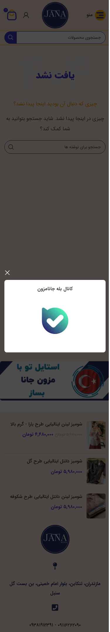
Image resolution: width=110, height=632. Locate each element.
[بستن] (7, 272)
